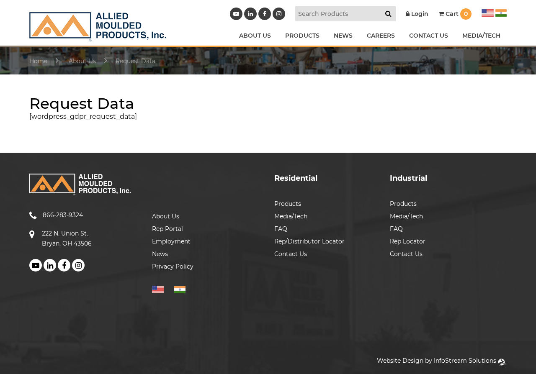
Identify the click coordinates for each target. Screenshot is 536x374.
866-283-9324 (63, 215)
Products (287, 203)
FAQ (280, 229)
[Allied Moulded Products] (97, 36)
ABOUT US (255, 35)
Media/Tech (290, 216)
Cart (456, 14)
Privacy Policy (172, 266)
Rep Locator (407, 241)
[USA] (488, 11)
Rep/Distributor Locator (309, 241)
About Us (165, 216)
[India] (500, 11)
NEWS (343, 35)
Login (419, 14)
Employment (171, 241)
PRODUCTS (302, 35)
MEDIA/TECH (481, 35)
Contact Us (290, 254)
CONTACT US (428, 35)
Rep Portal (167, 229)
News (160, 254)
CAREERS (381, 35)
